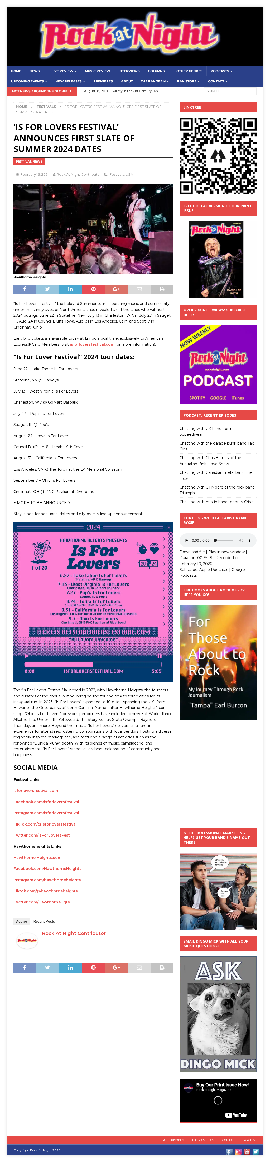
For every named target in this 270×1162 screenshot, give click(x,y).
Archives (251, 1140)
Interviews (129, 71)
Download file (192, 552)
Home (16, 71)
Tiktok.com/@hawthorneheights (45, 891)
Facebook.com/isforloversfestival (46, 801)
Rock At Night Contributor (79, 174)
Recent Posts (44, 921)
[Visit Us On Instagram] (238, 1153)
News (34, 71)
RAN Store (186, 81)
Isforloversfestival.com (35, 790)
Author (21, 921)
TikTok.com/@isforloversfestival (45, 824)
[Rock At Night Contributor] (27, 945)
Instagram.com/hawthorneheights (47, 880)
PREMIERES (103, 81)
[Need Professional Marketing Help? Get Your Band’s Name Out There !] (218, 926)
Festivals (116, 174)
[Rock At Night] (135, 63)
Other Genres (189, 71)
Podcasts (220, 71)
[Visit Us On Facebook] (229, 1153)
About (127, 81)
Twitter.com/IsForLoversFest (41, 835)
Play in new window (226, 552)
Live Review (62, 71)
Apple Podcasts (213, 569)
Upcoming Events (27, 81)
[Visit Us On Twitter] (255, 1153)
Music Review (97, 71)
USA (129, 174)
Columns (156, 71)
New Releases (68, 81)
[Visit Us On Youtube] (247, 1153)
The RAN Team (153, 81)
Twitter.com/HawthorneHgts (41, 902)
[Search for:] (230, 90)
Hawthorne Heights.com (37, 857)
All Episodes (173, 1140)
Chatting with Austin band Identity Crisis (216, 502)
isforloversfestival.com (92, 344)
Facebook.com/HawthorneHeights (47, 868)
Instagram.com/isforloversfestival (46, 813)
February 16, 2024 (35, 174)
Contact (216, 81)
